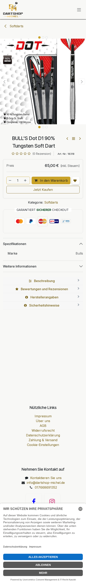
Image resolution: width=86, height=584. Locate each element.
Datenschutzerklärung (43, 435)
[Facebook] (34, 502)
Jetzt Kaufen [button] (43, 190)
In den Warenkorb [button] (53, 180)
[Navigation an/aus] (79, 9)
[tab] (43, 281)
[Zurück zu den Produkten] (73, 138)
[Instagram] (52, 502)
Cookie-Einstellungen (43, 445)
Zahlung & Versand (43, 440)
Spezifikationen (14, 244)
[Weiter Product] (79, 138)
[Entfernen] (10, 180)
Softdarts (16, 26)
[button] (4, 81)
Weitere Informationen (19, 266)
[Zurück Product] (67, 138)
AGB (43, 426)
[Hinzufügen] (25, 180)
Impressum (43, 416)
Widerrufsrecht (43, 430)
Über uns (43, 421)
